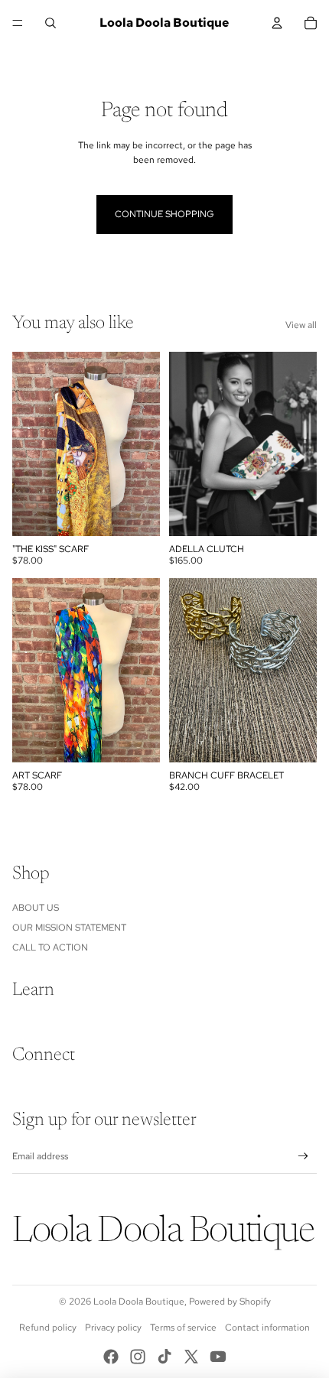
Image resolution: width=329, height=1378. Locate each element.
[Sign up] (303, 1156)
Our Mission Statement (69, 927)
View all (301, 325)
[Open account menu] (277, 23)
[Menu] (17, 23)
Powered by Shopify (230, 1301)
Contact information (267, 1327)
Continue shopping (164, 214)
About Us (35, 908)
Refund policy (48, 1327)
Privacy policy (113, 1327)
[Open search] (50, 23)
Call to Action (50, 947)
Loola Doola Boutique (138, 1301)
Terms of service (183, 1327)
